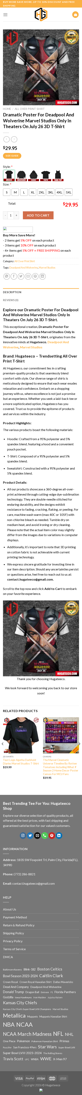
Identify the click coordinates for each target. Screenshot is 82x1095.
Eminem (45, 992)
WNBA (35, 1059)
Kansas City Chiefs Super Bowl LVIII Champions (27, 1009)
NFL (58, 1033)
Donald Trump (13, 992)
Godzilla (8, 997)
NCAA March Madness (27, 1034)
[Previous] (3, 752)
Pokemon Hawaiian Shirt (44, 1041)
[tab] (41, 292)
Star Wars (47, 1046)
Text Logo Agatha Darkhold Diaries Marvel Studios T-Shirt (21, 761)
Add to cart (38, 215)
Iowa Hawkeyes (23, 997)
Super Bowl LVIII (66, 1047)
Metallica (14, 1015)
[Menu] (5, 14)
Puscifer (7, 1047)
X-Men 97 (60, 1059)
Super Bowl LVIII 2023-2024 (22, 1053)
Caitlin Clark (51, 975)
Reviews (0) (10, 300)
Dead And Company (16, 987)
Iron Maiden (39, 997)
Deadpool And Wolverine (23, 267)
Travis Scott (13, 1058)
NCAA (24, 1024)
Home (7, 108)
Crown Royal (10, 982)
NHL (69, 1034)
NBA (9, 1024)
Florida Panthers (65, 992)
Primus (64, 1041)
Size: (7, 184)
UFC (27, 1059)
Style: (8, 166)
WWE (46, 1058)
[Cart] (75, 14)
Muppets (32, 1016)
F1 (52, 992)
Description (12, 292)
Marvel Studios (47, 267)
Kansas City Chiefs (20, 1002)
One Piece (9, 1041)
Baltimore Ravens (12, 969)
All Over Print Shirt (30, 108)
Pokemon (23, 1041)
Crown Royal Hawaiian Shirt (36, 982)
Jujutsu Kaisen (55, 997)
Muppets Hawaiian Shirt (53, 1016)
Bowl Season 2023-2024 (20, 976)
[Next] (79, 752)
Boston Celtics (49, 969)
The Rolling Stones (52, 1053)
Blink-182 (29, 969)
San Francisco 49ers (24, 1047)
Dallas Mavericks (63, 982)
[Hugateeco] (41, 14)
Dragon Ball (32, 992)
